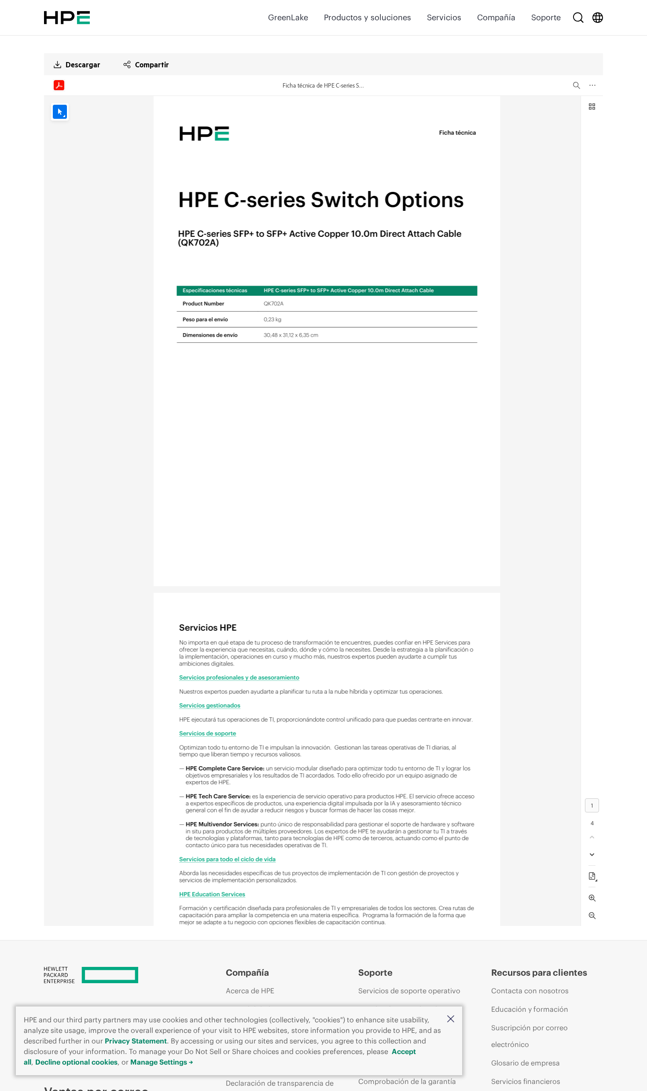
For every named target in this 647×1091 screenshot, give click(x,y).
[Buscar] (578, 17)
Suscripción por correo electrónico (529, 1036)
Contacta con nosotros (530, 990)
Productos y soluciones (367, 17)
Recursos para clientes (539, 972)
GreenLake (288, 17)
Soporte (546, 17)
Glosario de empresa (525, 1062)
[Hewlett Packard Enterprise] (67, 17)
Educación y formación (529, 1009)
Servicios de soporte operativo (409, 990)
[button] (450, 1019)
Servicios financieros (525, 1081)
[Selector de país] (597, 17)
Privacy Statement (136, 1040)
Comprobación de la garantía (407, 1081)
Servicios (444, 17)
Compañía (496, 17)
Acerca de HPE (250, 990)
